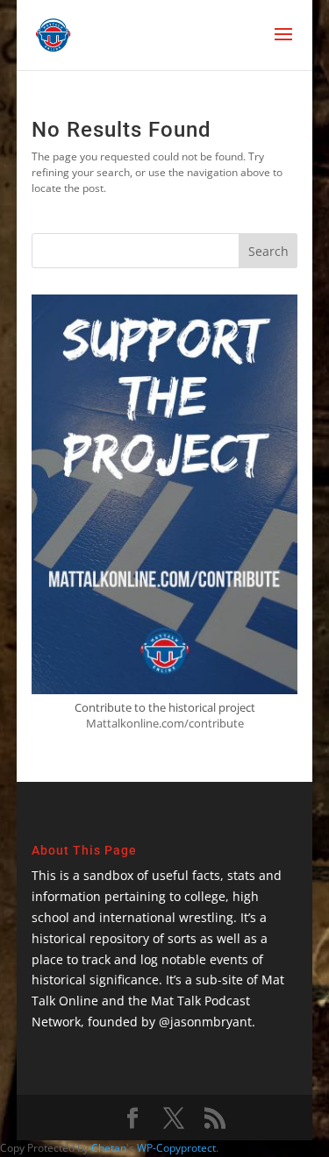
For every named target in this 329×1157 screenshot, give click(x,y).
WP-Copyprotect (176, 1147)
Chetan (108, 1147)
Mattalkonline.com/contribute (165, 723)
